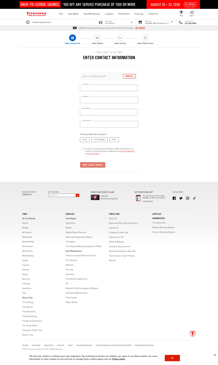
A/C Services (71, 260)
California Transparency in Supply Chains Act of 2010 (113, 345)
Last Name (85, 96)
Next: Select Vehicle (93, 164)
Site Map (25, 345)
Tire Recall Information (32, 321)
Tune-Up (69, 270)
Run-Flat (26, 279)
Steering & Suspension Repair (79, 237)
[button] (61, 14)
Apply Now (104, 196)
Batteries (69, 265)
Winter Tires (27, 335)
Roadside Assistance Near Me (122, 251)
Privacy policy (118, 359)
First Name (85, 84)
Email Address (86, 108)
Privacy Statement (127, 151)
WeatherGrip (28, 256)
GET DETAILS (140, 28)
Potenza (25, 270)
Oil (67, 284)
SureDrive (26, 289)
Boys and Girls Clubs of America (123, 223)
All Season (27, 233)
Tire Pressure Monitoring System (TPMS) (83, 247)
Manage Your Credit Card (109, 198)
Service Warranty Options (163, 232)
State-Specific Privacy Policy (144, 345)
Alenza (25, 223)
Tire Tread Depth (29, 326)
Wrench (112, 261)
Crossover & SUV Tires (32, 330)
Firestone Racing (29, 316)
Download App (148, 201)
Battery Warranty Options (163, 228)
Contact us (27, 194)
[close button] (215, 355)
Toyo (24, 293)
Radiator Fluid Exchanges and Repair (82, 288)
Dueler (25, 275)
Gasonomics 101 (116, 237)
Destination (27, 237)
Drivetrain (70, 274)
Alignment (70, 223)
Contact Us (114, 228)
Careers (70, 345)
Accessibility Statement (84, 345)
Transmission (71, 298)
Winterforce (27, 251)
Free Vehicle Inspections (76, 279)
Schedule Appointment (119, 247)
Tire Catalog (27, 302)
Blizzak (25, 228)
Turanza (25, 265)
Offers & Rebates (116, 242)
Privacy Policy (48, 345)
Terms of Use (94, 154)
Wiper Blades (72, 302)
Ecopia (25, 261)
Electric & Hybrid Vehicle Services (81, 256)
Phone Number (87, 120)
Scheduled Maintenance (76, 293)
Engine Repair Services (76, 233)
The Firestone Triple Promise (121, 256)
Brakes (69, 228)
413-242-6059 (190, 23)
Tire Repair (70, 242)
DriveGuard (27, 247)
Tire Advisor (27, 307)
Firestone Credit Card (118, 233)
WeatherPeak (28, 242)
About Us (113, 219)
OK (172, 358)
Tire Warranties (28, 312)
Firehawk (26, 284)
